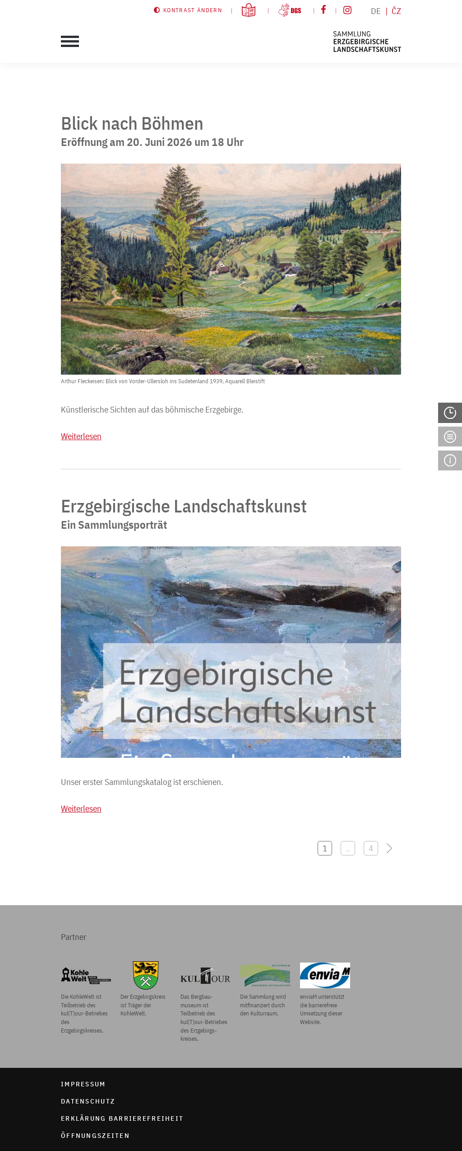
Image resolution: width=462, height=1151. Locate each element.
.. (348, 848)
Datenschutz (88, 1100)
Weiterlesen (81, 436)
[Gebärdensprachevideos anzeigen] (292, 10)
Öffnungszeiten (95, 1135)
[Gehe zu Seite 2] (394, 848)
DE (376, 10)
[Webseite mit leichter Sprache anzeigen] (251, 10)
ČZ (396, 10)
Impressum (83, 1083)
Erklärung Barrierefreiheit (122, 1118)
